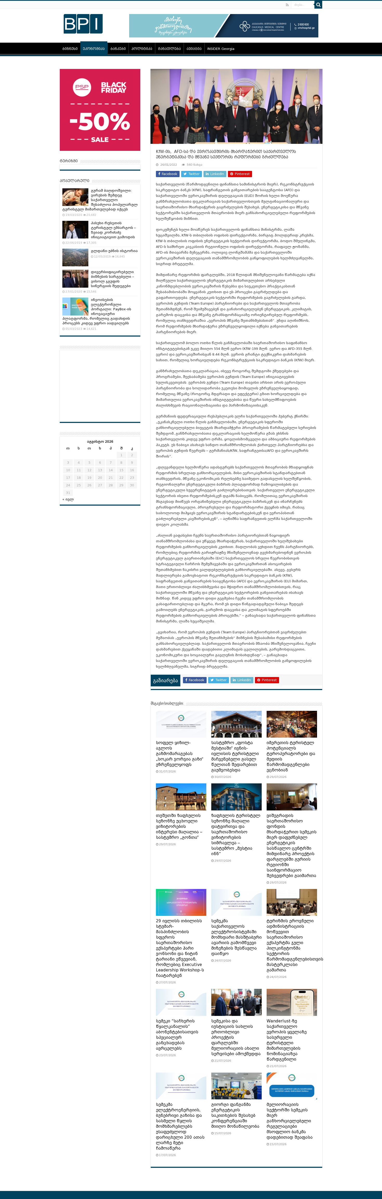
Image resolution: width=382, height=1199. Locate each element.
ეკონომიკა (94, 49)
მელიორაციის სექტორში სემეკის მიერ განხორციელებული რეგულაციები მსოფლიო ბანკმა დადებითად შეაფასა (290, 1121)
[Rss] (287, 5)
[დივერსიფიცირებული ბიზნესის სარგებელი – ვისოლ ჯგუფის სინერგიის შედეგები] (75, 278)
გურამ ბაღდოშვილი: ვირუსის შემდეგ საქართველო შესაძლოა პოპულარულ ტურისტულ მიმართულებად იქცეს (100, 199)
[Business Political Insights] (83, 23)
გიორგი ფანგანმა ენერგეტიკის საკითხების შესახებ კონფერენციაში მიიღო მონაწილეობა (235, 1115)
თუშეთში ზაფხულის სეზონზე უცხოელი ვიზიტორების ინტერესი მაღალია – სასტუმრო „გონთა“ (179, 826)
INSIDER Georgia (220, 49)
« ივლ (68, 499)
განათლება (169, 49)
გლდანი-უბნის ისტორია (114, 251)
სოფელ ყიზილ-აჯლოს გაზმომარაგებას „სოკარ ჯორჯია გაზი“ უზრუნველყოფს (179, 753)
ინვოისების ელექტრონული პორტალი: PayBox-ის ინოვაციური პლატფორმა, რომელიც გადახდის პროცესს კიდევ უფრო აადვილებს (96, 311)
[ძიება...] (318, 5)
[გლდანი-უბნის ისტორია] (75, 257)
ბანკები (118, 49)
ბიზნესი (70, 49)
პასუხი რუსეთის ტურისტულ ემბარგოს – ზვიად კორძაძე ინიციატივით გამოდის (113, 230)
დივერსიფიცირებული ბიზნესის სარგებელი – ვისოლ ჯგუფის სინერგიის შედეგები (112, 279)
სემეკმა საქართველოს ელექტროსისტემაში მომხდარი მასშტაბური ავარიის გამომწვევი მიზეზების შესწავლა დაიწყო (236, 937)
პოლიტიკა (141, 49)
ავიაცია (194, 49)
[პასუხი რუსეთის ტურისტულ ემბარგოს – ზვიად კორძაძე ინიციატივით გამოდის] (75, 229)
